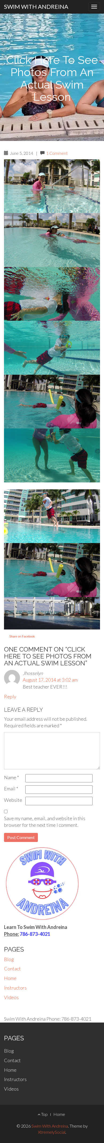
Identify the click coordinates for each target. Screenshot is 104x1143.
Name (11, 777)
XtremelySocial (51, 1131)
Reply (10, 696)
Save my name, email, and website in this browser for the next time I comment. (44, 821)
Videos (11, 997)
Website (13, 800)
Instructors (15, 988)
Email (11, 788)
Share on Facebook (22, 636)
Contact (12, 968)
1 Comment (57, 153)
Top (44, 1114)
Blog (9, 959)
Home (10, 978)
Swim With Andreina (36, 6)
